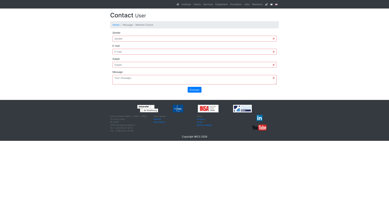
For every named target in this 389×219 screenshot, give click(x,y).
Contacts (201, 119)
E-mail (116, 45)
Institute (186, 4)
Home (116, 24)
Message (117, 71)
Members (257, 4)
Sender (116, 32)
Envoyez (195, 89)
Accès (199, 122)
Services (208, 4)
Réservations (159, 122)
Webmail (157, 119)
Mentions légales (204, 125)
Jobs (247, 4)
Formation (236, 4)
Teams (197, 4)
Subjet (116, 58)
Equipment (221, 4)
